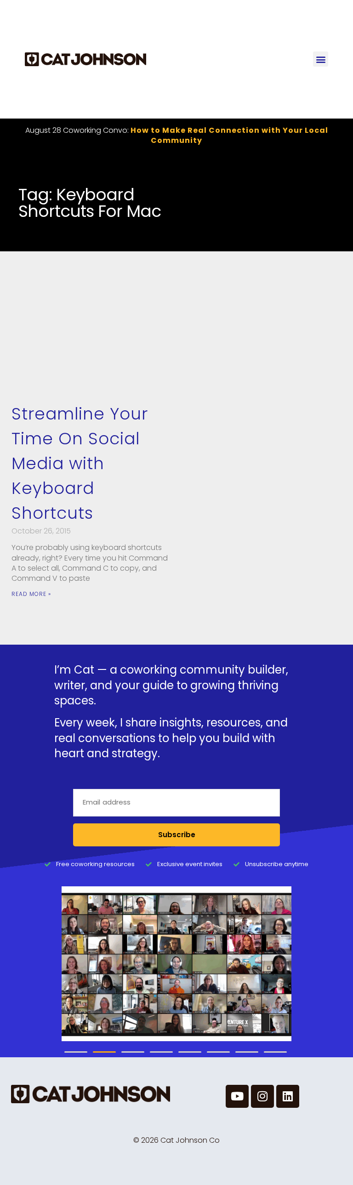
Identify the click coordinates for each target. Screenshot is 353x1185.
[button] (320, 59)
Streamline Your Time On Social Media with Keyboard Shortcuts (79, 463)
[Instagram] (262, 1096)
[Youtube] (237, 1096)
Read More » (31, 594)
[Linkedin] (287, 1096)
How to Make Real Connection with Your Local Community (229, 135)
